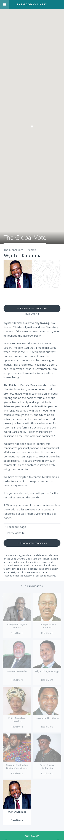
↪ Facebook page (15, 526)
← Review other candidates (32, 308)
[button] (32, 126)
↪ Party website (14, 533)
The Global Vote (25, 239)
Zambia (32, 250)
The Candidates (32, 586)
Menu (4, 4)
